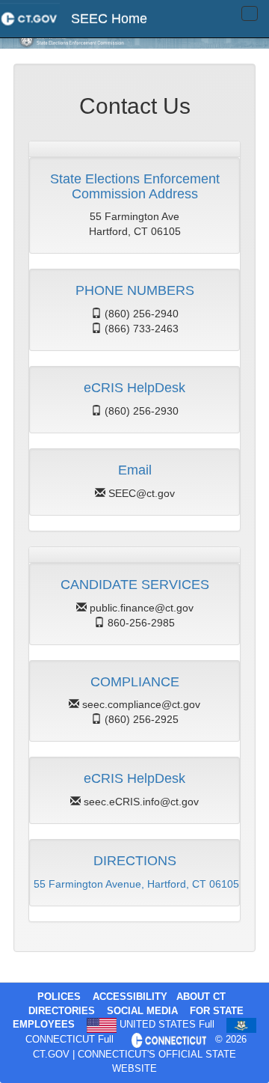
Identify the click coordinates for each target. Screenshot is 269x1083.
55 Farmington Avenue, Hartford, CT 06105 (136, 884)
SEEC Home (109, 18)
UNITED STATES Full (167, 1025)
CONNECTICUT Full (69, 1040)
